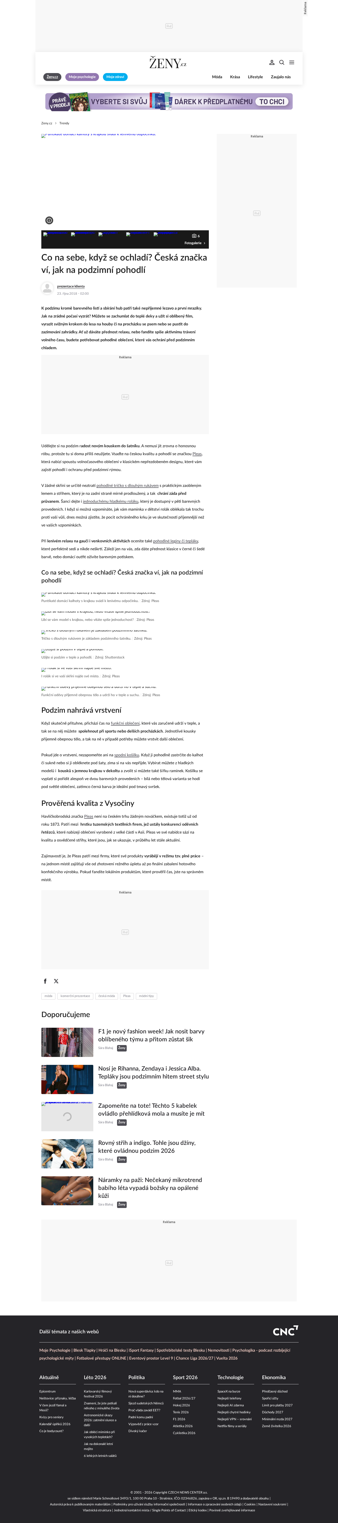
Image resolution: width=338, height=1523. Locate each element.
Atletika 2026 (183, 1426)
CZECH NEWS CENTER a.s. (188, 1492)
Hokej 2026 (181, 1405)
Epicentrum (47, 1391)
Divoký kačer (137, 1431)
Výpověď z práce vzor (143, 1424)
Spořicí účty (270, 1398)
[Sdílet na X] (56, 981)
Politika (136, 1377)
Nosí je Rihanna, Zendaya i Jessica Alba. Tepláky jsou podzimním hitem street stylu (153, 1073)
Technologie (230, 1377)
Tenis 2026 (181, 1412)
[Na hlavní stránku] (169, 62)
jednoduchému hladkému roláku (110, 501)
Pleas (197, 454)
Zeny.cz (46, 123)
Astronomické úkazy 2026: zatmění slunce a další (100, 1420)
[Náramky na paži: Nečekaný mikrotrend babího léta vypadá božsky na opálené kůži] (67, 1192)
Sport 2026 (185, 1377)
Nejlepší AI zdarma (230, 1405)
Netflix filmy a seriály (232, 1426)
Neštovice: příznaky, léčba (57, 1398)
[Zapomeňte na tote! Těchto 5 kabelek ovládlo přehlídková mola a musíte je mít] (67, 1116)
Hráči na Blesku (112, 1350)
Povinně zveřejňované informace (232, 1510)
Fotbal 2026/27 (184, 1398)
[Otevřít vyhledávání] (282, 62)
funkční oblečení (125, 723)
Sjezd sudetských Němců (146, 1403)
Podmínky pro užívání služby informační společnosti (149, 1504)
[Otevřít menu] (292, 62)
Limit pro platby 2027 (277, 1405)
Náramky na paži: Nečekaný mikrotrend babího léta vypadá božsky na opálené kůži (150, 1188)
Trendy (64, 123)
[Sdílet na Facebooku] (45, 981)
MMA (177, 1391)
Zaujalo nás (281, 77)
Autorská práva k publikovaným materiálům (80, 1504)
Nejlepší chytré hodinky (234, 1412)
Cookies (250, 1504)
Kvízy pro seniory (51, 1417)
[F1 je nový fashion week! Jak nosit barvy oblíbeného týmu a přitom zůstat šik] (67, 1042)
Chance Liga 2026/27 (194, 1358)
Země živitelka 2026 (276, 1426)
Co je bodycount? (51, 1431)
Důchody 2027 (272, 1412)
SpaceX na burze (228, 1391)
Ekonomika (274, 1377)
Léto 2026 (95, 1377)
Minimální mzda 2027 (277, 1419)
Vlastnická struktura (97, 1510)
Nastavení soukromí (272, 1504)
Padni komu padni (140, 1417)
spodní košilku (126, 755)
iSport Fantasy (141, 1350)
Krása (235, 77)
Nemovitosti (218, 1350)
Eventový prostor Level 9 (151, 1358)
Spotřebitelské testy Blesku (181, 1350)
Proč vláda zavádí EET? (144, 1410)
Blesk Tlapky (84, 1350)
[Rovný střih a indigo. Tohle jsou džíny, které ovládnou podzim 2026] (67, 1153)
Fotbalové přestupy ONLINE (101, 1358)
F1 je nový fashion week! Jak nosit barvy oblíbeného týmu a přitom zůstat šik (151, 1036)
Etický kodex (198, 1510)
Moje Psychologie (55, 1350)
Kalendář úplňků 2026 (55, 1424)
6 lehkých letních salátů (100, 1456)
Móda (217, 77)
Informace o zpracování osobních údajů (214, 1504)
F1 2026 (179, 1419)
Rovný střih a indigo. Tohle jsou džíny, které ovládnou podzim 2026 (147, 1147)
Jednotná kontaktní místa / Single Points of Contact (150, 1510)
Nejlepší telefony (229, 1398)
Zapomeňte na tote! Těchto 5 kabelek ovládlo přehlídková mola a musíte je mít (151, 1110)
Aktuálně (49, 1377)
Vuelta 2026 (227, 1358)
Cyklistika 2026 (184, 1433)
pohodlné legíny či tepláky (175, 541)
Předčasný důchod (275, 1391)
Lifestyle (255, 77)
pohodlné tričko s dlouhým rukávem (128, 486)
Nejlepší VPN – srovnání (234, 1419)
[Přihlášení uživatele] (272, 62)
